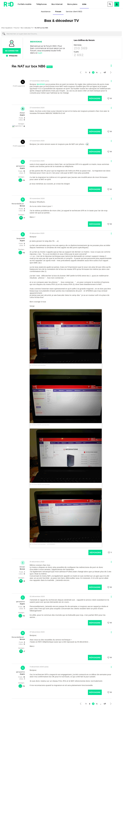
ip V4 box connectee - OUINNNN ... (43, 544)
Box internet (57, 4)
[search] (110, 4)
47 (105, 72)
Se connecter (11, 51)
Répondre (95, 98)
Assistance (45, 11)
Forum (58, 11)
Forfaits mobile (24, 4)
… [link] (100, 72)
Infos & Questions (6, 28)
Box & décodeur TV (27, 28)
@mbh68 (41, 84)
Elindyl (22, 567)
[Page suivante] (110, 72)
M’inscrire (13, 56)
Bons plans (72, 4)
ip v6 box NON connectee (39, 425)
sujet (40, 53)
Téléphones (41, 4)
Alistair (22, 113)
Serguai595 (20, 238)
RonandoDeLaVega (19, 204)
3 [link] (93, 72)
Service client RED (74, 11)
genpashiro (20, 166)
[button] (116, 4)
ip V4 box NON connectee (40, 484)
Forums (16, 28)
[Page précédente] (80, 72)
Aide (84, 4)
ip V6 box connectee (38, 365)
